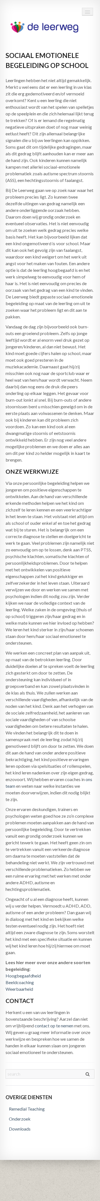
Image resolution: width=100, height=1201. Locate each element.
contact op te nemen (54, 1025)
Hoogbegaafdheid (23, 975)
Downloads (20, 1128)
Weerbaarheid (19, 989)
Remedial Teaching (27, 1108)
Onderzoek (20, 1118)
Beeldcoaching (20, 982)
